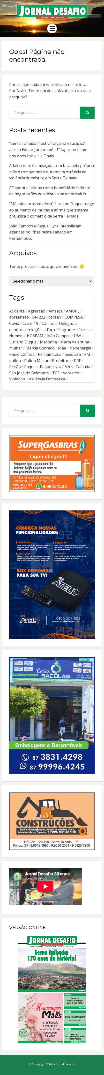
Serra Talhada (77, 366)
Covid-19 (30, 323)
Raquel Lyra (50, 366)
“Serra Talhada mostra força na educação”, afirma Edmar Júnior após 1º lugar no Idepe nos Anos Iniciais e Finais (48, 149)
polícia (15, 360)
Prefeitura (61, 360)
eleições (36, 329)
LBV (77, 335)
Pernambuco (49, 354)
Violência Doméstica (47, 379)
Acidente (17, 311)
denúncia (17, 329)
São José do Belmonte (29, 373)
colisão (55, 317)
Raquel (30, 366)
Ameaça (56, 311)
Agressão (36, 311)
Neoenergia (80, 348)
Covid (14, 323)
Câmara (49, 323)
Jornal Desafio (65, 1064)
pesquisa (73, 354)
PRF (77, 360)
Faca (51, 329)
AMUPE (73, 311)
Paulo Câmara (22, 354)
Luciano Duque (23, 342)
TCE (55, 373)
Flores (83, 329)
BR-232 (38, 317)
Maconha (48, 342)
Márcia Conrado (40, 348)
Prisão (15, 366)
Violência (17, 379)
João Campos (59, 335)
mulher (15, 348)
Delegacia (68, 323)
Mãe (62, 348)
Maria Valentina (74, 342)
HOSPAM (35, 335)
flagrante (66, 329)
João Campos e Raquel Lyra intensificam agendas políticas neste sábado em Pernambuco (45, 232)
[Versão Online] (52, 990)
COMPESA (74, 317)
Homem (16, 335)
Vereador (71, 373)
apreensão (19, 317)
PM (87, 354)
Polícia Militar (36, 360)
